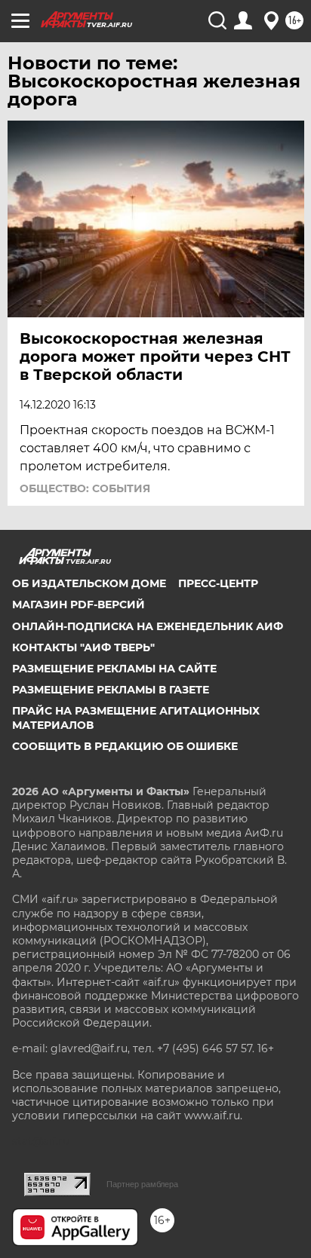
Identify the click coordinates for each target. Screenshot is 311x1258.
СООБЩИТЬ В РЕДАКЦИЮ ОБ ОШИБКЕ (125, 746)
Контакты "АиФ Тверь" (83, 647)
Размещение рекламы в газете (110, 689)
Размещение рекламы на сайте (114, 668)
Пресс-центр (218, 583)
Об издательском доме (89, 583)
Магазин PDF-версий (78, 604)
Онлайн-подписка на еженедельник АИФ (147, 626)
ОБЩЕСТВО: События (85, 488)
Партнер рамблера (142, 1184)
